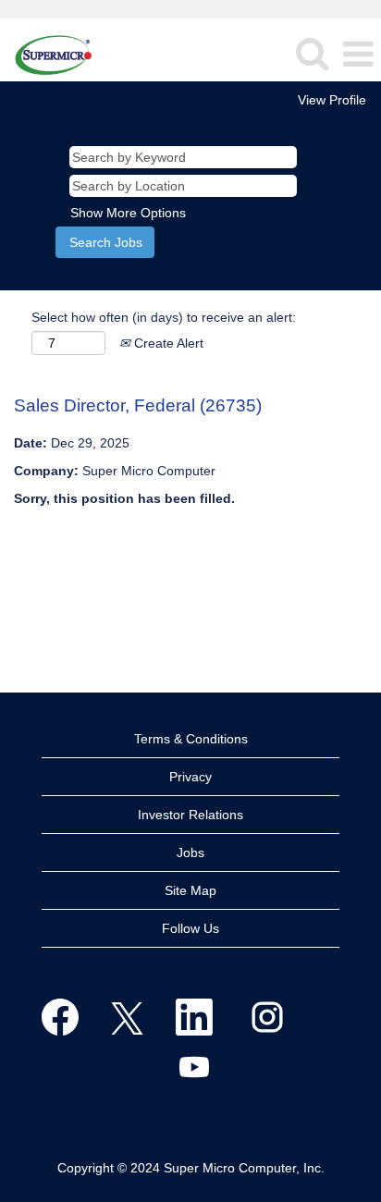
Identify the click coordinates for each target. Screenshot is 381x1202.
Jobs (190, 852)
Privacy (190, 776)
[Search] (312, 53)
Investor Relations (190, 814)
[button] (358, 54)
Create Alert (166, 343)
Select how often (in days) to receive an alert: (163, 317)
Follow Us (190, 928)
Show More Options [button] (128, 212)
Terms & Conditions (191, 738)
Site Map (190, 890)
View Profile (332, 99)
